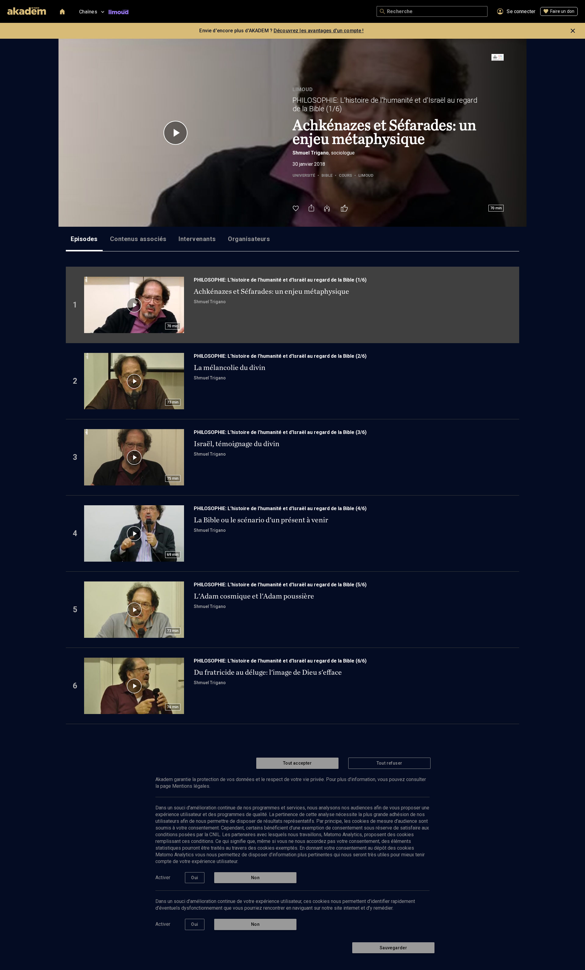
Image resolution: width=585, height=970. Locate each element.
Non (255, 877)
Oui (194, 877)
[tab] (84, 239)
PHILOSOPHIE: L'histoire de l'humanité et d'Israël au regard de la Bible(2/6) (280, 356)
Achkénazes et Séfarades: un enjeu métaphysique (271, 291)
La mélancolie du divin (229, 367)
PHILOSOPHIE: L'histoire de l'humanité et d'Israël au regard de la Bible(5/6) (280, 585)
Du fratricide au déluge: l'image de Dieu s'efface (268, 672)
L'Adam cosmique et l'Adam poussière (254, 596)
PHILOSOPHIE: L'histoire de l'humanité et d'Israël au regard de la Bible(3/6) (280, 432)
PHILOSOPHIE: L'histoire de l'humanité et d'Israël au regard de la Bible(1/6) (384, 104)
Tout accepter (297, 763)
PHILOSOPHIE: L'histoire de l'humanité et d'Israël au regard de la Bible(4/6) (280, 508)
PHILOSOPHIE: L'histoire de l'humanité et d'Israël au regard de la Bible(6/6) (280, 661)
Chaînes (88, 12)
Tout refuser (389, 763)
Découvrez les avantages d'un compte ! (319, 31)
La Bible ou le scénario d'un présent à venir (261, 520)
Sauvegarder (393, 947)
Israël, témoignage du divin (236, 444)
